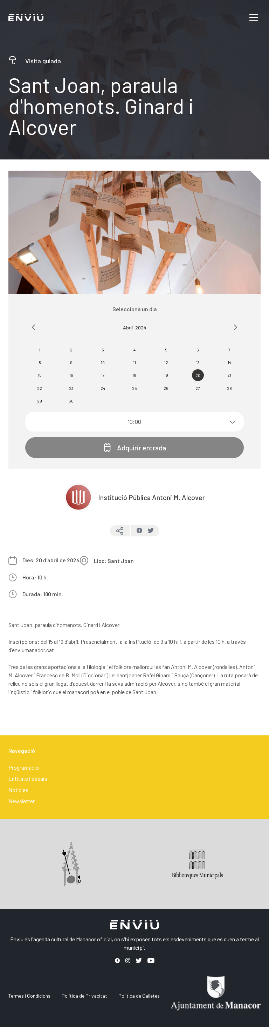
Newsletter (21, 801)
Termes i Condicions (29, 996)
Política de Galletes (139, 996)
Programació (23, 767)
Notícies (18, 789)
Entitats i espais (27, 778)
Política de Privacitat (84, 996)
